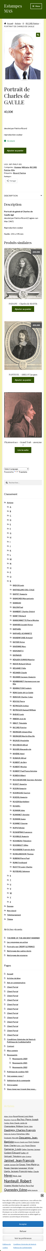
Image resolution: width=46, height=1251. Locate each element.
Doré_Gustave (33, 1142)
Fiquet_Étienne (30, 1146)
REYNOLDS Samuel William (24, 710)
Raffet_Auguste (32, 1190)
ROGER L (16, 806)
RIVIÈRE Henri (19, 754)
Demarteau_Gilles (23, 1134)
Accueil (10, 23)
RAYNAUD (17, 655)
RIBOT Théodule (20, 723)
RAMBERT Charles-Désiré (24, 611)
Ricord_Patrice (19, 173)
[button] (42, 1195)
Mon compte (12, 1050)
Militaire (25, 167)
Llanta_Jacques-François (15, 1171)
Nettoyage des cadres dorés (19, 951)
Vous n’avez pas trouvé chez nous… (21, 1089)
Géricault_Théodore (12, 1156)
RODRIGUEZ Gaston (21, 793)
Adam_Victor (8, 1116)
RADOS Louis (18, 585)
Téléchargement (14, 915)
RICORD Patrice (32, 23)
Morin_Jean (17, 1176)
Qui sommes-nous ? (15, 1076)
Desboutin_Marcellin (11, 1138)
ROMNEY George (20, 823)
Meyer (8, 1175)
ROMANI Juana (19, 819)
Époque (10, 906)
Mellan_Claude (33, 1171)
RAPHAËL (17, 629)
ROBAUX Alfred (19, 758)
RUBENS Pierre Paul (21, 858)
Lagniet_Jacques (10, 1165)
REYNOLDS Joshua (21, 706)
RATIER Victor (19, 642)
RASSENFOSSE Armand (22, 638)
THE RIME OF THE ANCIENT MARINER (23, 938)
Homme (17, 167)
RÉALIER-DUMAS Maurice (23, 659)
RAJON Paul (18, 607)
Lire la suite (23, 450)
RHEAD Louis (18, 714)
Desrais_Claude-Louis (21, 1142)
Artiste (18, 23)
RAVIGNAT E (18, 651)
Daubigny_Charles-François (20, 1130)
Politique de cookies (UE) (17, 1072)
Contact (10, 1046)
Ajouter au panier (15, 150)
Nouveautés (12, 1055)
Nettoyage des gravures (17, 955)
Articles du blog (13, 978)
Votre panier (12, 1085)
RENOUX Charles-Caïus (23, 697)
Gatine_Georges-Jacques (31, 1149)
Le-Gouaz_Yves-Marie (26, 1164)
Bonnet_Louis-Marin (25, 1116)
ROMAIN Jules (19, 810)
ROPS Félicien (19, 828)
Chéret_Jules (28, 1126)
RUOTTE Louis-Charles (22, 867)
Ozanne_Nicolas (11, 1185)
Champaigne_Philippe (13, 1126)
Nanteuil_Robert (17, 1181)
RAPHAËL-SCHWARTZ (22, 633)
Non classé (11, 910)
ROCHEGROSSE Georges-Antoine (27, 780)
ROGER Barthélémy (21, 801)
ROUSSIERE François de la (24, 849)
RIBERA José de (19, 719)
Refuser (23, 1231)
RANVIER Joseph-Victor (23, 625)
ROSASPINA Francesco (22, 832)
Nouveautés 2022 (19, 1067)
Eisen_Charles (10, 1145)
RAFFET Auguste (20, 594)
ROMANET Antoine (21, 814)
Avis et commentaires (16, 983)
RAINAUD (17, 603)
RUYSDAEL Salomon (21, 871)
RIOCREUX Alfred (20, 745)
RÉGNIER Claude (20, 672)
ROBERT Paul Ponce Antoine (25, 771)
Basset (15, 1116)
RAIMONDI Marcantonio (23, 598)
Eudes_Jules (20, 1145)
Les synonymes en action (17, 942)
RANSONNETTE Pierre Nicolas (26, 620)
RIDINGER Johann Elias (22, 732)
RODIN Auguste (19, 788)
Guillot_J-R (24, 1153)
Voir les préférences (23, 1238)
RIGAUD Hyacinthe (21, 740)
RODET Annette (20, 784)
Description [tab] (11, 195)
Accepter (23, 1224)
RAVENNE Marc (19, 646)
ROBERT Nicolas (20, 767)
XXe (13, 170)
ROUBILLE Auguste (21, 836)
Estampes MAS (13, 8)
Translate (23, 472)
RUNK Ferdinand (20, 862)
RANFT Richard (19, 616)
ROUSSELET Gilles (20, 845)
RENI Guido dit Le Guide (23, 692)
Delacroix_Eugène (10, 1134)
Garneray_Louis (12, 1149)
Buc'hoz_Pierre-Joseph (27, 1119)
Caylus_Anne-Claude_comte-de (15, 1123)
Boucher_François (10, 1120)
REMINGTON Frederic (22, 688)
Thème (10, 919)
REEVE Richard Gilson (22, 664)
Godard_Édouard (12, 1153)
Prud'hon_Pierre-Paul (26, 1186)
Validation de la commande (18, 1080)
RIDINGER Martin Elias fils (24, 736)
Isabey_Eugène (26, 1156)
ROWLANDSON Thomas (23, 854)
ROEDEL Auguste (20, 797)
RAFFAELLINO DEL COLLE (23, 590)
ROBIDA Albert (19, 775)
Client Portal (12, 987)
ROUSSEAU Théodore (22, 841)
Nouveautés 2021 (19, 1063)
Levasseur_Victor (26, 1168)
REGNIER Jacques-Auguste (24, 677)
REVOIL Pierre (19, 701)
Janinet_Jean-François (19, 1160)
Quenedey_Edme (15, 1189)
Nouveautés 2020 (19, 1059)
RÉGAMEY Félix (19, 668)
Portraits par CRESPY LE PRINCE (21, 946)
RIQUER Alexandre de (22, 749)
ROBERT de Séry (20, 762)
